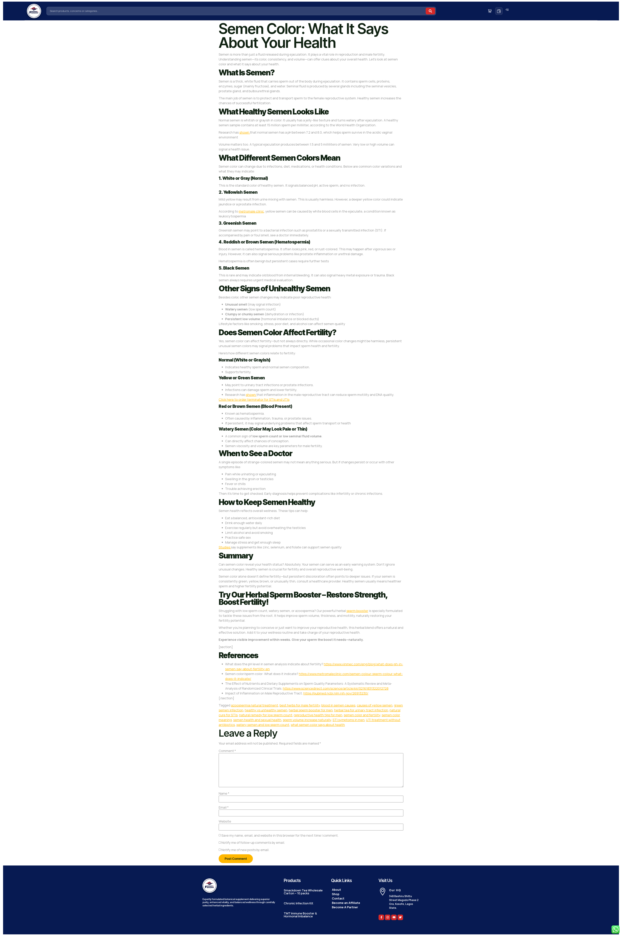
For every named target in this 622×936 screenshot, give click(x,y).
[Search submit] (430, 11)
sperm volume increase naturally (307, 720)
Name (224, 793)
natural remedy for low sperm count (265, 715)
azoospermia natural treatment (254, 705)
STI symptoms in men (349, 720)
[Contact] (351, 898)
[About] (351, 890)
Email (224, 807)
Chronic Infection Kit (298, 903)
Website (225, 821)
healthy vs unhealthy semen (266, 710)
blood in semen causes (338, 705)
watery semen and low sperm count (262, 725)
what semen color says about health (318, 725)
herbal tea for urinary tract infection (361, 710)
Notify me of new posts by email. (245, 850)
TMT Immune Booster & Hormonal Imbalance (300, 914)
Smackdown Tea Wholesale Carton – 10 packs (303, 891)
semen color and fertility (362, 715)
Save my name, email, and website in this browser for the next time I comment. (280, 835)
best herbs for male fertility (300, 705)
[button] (507, 9)
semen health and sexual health (257, 720)
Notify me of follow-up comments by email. (253, 842)
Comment (227, 750)
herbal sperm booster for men (311, 710)
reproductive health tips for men (318, 715)
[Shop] (351, 894)
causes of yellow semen (374, 705)
